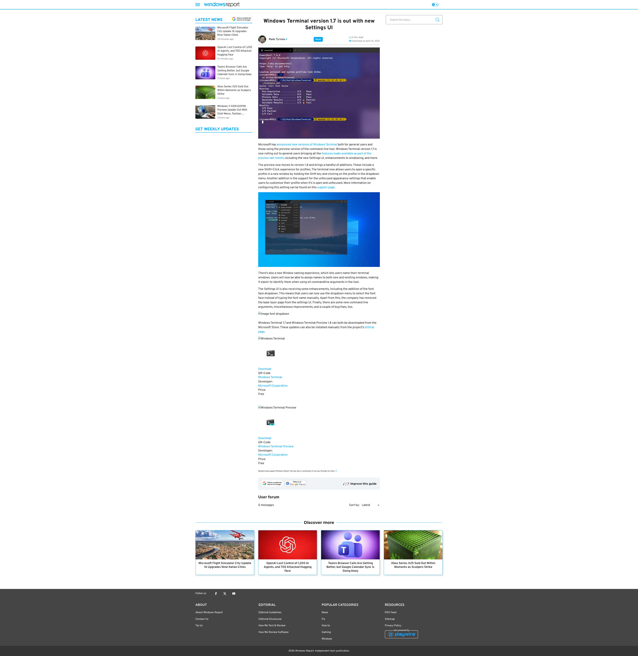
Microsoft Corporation (273, 386)
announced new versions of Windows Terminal (307, 145)
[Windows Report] (221, 4)
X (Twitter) (224, 593)
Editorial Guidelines (270, 612)
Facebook (215, 593)
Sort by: (354, 505)
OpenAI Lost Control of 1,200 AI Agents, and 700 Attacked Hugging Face (288, 567)
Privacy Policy (393, 625)
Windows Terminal (270, 377)
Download (264, 369)
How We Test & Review (272, 625)
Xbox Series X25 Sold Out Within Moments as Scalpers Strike (413, 565)
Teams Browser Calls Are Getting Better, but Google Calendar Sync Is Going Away (350, 567)
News (318, 39)
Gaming (326, 632)
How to (326, 625)
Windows (327, 639)
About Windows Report (209, 612)
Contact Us (202, 619)
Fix (323, 619)
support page (326, 187)
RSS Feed (390, 612)
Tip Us (199, 625)
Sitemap (390, 619)
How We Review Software (274, 632)
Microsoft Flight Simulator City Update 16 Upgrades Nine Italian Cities (225, 565)
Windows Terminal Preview (276, 447)
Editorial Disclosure (270, 619)
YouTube (233, 593)
